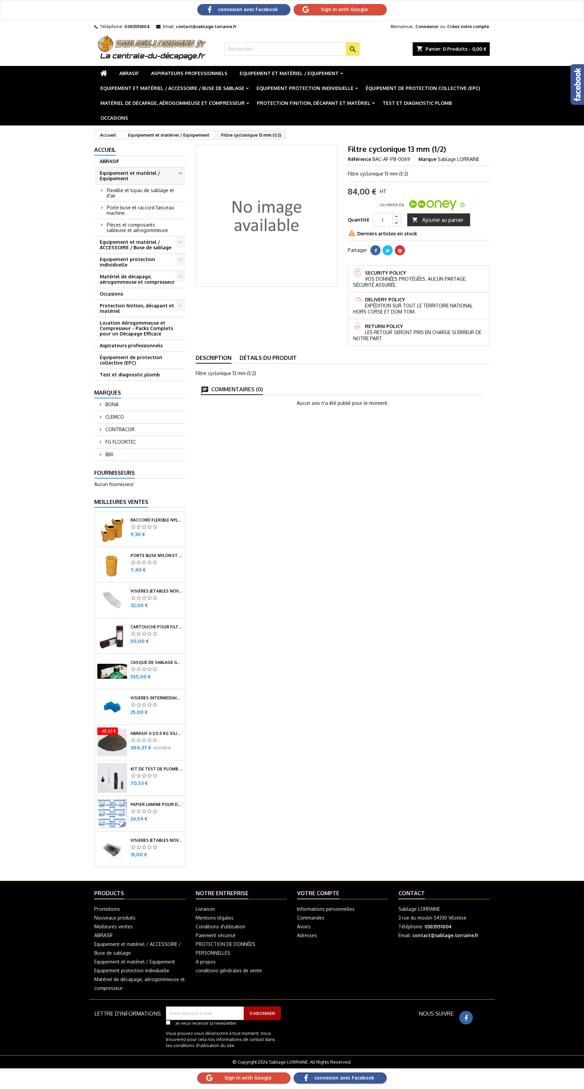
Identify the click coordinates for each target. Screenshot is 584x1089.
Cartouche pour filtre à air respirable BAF (156, 627)
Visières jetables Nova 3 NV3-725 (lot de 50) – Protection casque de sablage (156, 591)
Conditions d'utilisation (220, 926)
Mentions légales (215, 918)
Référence (359, 159)
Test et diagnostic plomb (417, 103)
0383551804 (137, 26)
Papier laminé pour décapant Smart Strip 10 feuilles (156, 805)
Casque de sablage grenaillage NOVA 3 (156, 663)
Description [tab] (214, 357)
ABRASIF (129, 73)
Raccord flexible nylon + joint (156, 520)
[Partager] (375, 250)
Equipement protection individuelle (305, 88)
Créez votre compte (468, 26)
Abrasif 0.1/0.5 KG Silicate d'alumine (156, 734)
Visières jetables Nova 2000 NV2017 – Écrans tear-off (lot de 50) (156, 840)
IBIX (108, 454)
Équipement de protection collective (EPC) (423, 88)
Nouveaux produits (115, 918)
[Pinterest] (400, 250)
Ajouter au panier (437, 219)
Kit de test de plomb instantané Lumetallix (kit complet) (156, 769)
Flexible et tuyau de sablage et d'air (140, 193)
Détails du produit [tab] (268, 357)
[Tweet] (388, 250)
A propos (206, 962)
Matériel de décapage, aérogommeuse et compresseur (172, 103)
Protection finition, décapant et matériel (313, 103)
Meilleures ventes (113, 926)
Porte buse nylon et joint (156, 556)
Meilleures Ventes (121, 502)
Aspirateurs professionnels (189, 73)
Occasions (114, 118)
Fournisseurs (114, 472)
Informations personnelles (326, 909)
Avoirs (304, 926)
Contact (411, 893)
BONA (111, 404)
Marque (427, 159)
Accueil (105, 149)
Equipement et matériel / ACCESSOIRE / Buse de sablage (172, 88)
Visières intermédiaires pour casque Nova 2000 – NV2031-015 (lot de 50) (156, 698)
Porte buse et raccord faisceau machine (140, 210)
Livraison (205, 909)
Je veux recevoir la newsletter (206, 1023)
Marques (107, 392)
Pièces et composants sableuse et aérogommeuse (137, 227)
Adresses (307, 935)
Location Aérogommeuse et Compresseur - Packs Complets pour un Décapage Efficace (136, 328)
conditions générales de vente (229, 970)
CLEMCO (114, 417)
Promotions (107, 909)
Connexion (426, 26)
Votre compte (318, 893)
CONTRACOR (119, 429)
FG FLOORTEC (120, 442)
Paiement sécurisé (216, 935)
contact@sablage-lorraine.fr (206, 26)
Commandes (310, 918)
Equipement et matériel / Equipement (289, 73)
